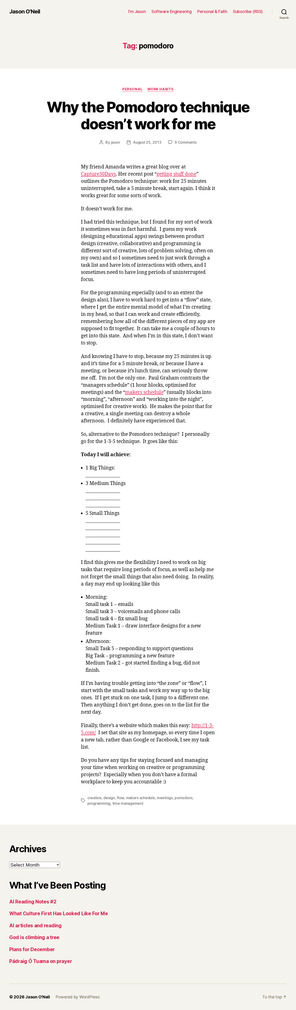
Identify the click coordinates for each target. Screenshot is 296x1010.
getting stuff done (176, 174)
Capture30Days (98, 174)
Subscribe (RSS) (248, 11)
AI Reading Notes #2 (32, 902)
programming (98, 803)
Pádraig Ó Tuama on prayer (40, 961)
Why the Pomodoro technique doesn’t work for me (148, 115)
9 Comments (185, 142)
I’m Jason (137, 11)
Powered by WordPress (78, 996)
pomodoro (184, 797)
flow (120, 797)
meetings (165, 797)
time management (127, 803)
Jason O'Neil (24, 11)
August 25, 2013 (147, 142)
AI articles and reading (35, 925)
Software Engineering (171, 11)
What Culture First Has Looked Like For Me (58, 913)
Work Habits (160, 89)
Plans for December (32, 949)
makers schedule (144, 392)
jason (115, 142)
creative (94, 797)
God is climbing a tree (34, 937)
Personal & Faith (212, 11)
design (109, 797)
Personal (132, 89)
